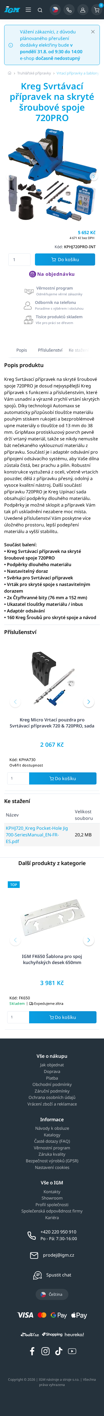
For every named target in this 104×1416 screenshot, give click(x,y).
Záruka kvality (52, 1154)
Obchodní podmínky (52, 1084)
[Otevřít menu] (28, 9)
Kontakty (52, 1192)
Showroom (52, 1198)
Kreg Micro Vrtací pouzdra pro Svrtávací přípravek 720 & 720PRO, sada (52, 723)
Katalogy (52, 1135)
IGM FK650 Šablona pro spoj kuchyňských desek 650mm (52, 959)
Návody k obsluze (52, 1128)
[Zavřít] (93, 31)
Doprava (52, 1071)
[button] (10, 176)
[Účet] (83, 9)
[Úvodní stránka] (10, 73)
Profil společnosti (52, 1205)
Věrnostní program (52, 1148)
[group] (52, 175)
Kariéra (52, 1218)
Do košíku (68, 259)
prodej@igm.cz (58, 1255)
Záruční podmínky (52, 1091)
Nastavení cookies (52, 1167)
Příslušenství (50, 350)
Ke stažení (79, 350)
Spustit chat (58, 1275)
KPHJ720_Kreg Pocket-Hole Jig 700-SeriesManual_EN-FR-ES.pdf (37, 834)
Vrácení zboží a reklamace (52, 1104)
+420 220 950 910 (58, 1232)
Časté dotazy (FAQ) (52, 1141)
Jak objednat (52, 1065)
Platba (52, 1078)
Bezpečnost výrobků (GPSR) (52, 1161)
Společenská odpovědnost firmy (52, 1211)
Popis (21, 350)
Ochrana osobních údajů (52, 1097)
